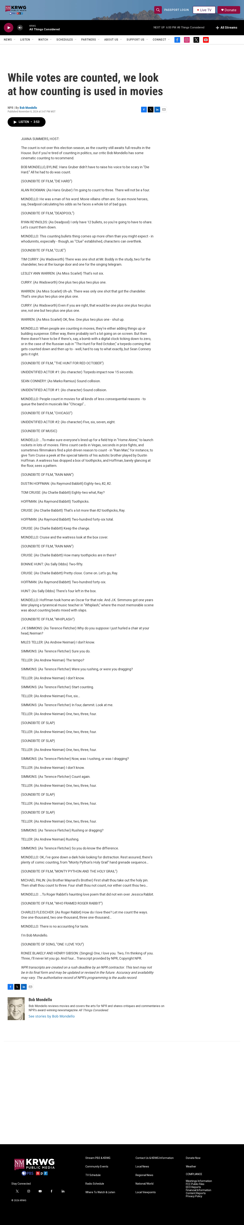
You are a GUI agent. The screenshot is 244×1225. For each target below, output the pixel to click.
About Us (111, 39)
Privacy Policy (194, 1196)
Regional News (144, 1175)
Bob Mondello (28, 108)
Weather (191, 1166)
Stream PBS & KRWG (97, 1158)
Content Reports (196, 1193)
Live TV (205, 10)
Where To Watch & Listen (100, 1192)
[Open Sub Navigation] (14, 39)
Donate (230, 10)
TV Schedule (93, 1175)
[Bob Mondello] (16, 1008)
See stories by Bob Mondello (52, 1016)
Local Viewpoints (146, 1192)
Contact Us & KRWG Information (155, 1158)
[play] (9, 28)
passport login (176, 9)
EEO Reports (193, 1187)
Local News (142, 1166)
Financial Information (198, 1190)
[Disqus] (122, 1092)
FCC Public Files (195, 1184)
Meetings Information (199, 1181)
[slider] (26, 28)
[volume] (20, 27)
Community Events (96, 1166)
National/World (144, 1183)
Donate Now (193, 1158)
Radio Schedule (94, 1183)
